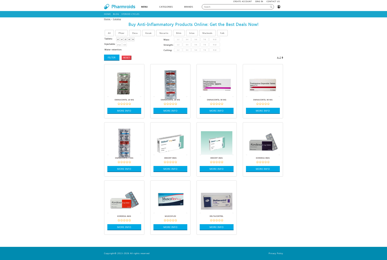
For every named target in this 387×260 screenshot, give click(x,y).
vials (124, 44)
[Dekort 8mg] (170, 140)
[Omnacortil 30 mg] (217, 82)
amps (119, 44)
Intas (192, 33)
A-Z (279, 57)
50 (133, 39)
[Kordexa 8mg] (263, 140)
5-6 (196, 39)
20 (125, 39)
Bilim (178, 33)
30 (129, 39)
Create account (242, 1)
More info (124, 110)
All (109, 33)
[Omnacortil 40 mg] (263, 82)
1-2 (178, 39)
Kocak (148, 33)
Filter (112, 57)
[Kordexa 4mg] (124, 198)
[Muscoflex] (170, 198)
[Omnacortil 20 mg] (170, 82)
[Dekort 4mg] (217, 140)
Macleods (207, 33)
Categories (166, 6)
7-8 (204, 39)
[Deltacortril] (217, 198)
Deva (135, 33)
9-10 (214, 39)
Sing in (259, 1)
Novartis (163, 33)
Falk (222, 33)
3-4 (187, 39)
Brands (188, 6)
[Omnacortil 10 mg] (124, 82)
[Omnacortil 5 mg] (124, 140)
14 (121, 39)
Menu (144, 6)
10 (118, 39)
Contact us (273, 1)
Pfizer (121, 33)
